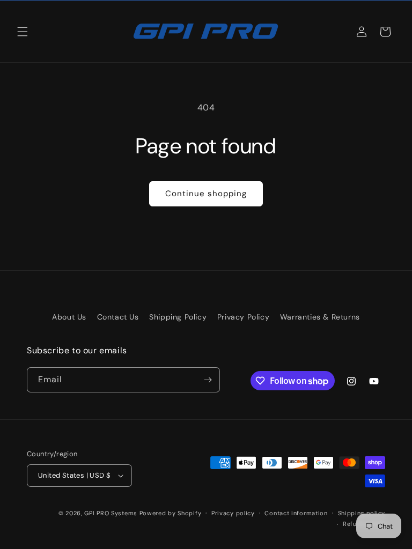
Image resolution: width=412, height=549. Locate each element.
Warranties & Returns (320, 317)
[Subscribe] (207, 379)
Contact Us (118, 317)
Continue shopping (206, 193)
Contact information (295, 513)
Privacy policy (233, 513)
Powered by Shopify (170, 513)
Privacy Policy (243, 317)
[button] (22, 31)
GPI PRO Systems (110, 513)
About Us (69, 317)
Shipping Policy (178, 317)
